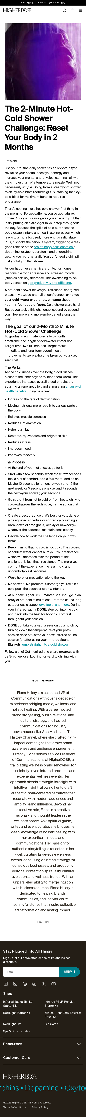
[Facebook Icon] (5, 983)
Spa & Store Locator (16, 1031)
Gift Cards (51, 1024)
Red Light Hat (12, 1024)
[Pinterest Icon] (24, 983)
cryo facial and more (54, 605)
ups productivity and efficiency (50, 283)
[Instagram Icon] (15, 983)
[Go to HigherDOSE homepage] (17, 10)
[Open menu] (80, 10)
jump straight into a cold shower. (45, 644)
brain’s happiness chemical (54, 247)
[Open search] (64, 10)
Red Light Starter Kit (16, 1013)
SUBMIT (70, 971)
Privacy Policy (40, 1107)
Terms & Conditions (14, 1107)
